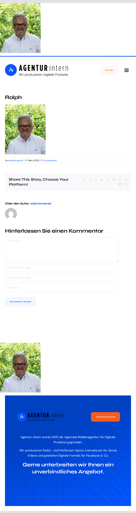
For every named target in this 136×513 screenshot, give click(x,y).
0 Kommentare (49, 160)
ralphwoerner (16, 160)
